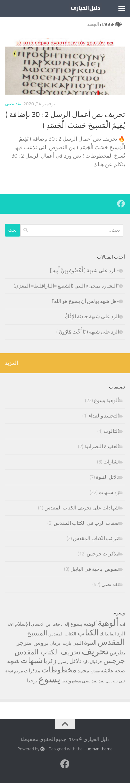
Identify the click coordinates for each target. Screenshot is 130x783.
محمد (83, 670)
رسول (62, 661)
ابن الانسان (41, 624)
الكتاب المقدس (62, 633)
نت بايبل (112, 681)
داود (86, 662)
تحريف (95, 651)
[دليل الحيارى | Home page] (80, 8)
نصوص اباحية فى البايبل (94, 569)
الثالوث (111, 431)
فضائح (95, 671)
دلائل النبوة (107, 477)
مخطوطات (58, 669)
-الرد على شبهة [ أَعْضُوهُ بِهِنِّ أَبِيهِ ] (84, 271)
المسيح (37, 633)
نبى (122, 680)
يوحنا (32, 681)
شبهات (32, 660)
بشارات (111, 462)
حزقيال (96, 661)
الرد (121, 634)
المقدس (111, 642)
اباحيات (58, 624)
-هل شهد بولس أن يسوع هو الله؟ (85, 301)
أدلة (122, 624)
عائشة (107, 671)
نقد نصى (13, 104)
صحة (120, 671)
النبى (77, 643)
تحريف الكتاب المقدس (48, 652)
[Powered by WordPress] (42, 749)
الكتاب (88, 632)
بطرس (117, 652)
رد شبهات (109, 492)
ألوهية (108, 623)
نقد (102, 680)
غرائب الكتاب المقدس (96, 538)
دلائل (75, 661)
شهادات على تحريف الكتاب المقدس (81, 508)
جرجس (114, 660)
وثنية (66, 681)
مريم (18, 670)
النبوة (90, 642)
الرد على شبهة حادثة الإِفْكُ (92, 317)
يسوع (49, 679)
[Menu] (121, 8)
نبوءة (9, 671)
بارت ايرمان (60, 643)
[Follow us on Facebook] (121, 204)
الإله (11, 624)
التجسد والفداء (104, 416)
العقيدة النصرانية (101, 446)
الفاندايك (108, 633)
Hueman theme (98, 748)
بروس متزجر (33, 642)
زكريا (50, 661)
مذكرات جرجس (103, 554)
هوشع (76, 681)
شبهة (13, 661)
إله (66, 624)
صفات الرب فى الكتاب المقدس (86, 523)
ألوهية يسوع (106, 400)
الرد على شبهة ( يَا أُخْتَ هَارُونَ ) (87, 332)
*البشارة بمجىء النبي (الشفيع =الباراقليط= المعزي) (66, 286)
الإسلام (22, 624)
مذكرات (32, 671)
